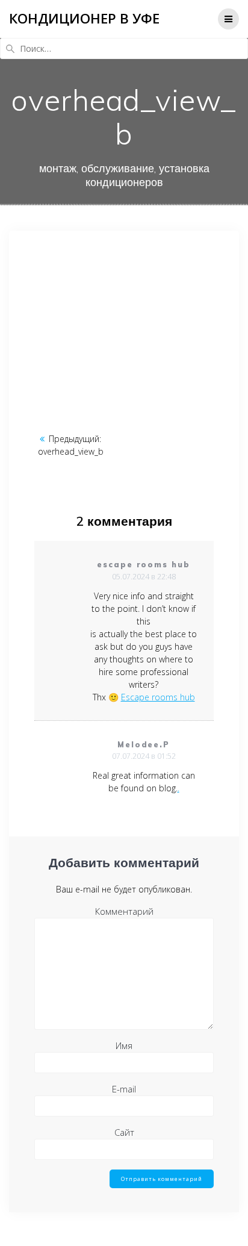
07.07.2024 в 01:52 (144, 756)
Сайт (124, 1132)
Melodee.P (143, 744)
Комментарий (124, 911)
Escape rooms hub (158, 697)
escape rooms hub (143, 564)
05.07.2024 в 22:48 (144, 577)
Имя (124, 1045)
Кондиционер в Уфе (84, 18)
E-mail (124, 1089)
